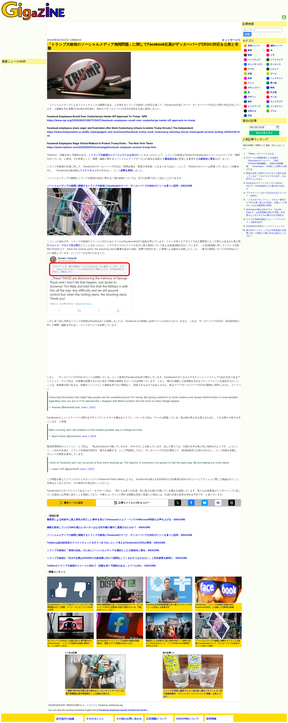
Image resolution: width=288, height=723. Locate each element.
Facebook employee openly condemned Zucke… (123, 710)
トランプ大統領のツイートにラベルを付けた (115, 154)
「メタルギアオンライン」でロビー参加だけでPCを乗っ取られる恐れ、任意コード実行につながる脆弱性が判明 (266, 202)
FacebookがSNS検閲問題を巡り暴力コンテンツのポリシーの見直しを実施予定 (169, 605)
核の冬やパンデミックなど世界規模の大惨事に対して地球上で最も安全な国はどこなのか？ (266, 233)
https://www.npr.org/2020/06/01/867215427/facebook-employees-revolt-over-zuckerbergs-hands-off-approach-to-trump (121, 120)
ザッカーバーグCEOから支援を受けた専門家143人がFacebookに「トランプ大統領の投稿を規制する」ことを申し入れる (69, 643)
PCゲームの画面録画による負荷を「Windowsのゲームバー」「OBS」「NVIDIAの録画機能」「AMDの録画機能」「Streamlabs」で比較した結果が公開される (266, 163)
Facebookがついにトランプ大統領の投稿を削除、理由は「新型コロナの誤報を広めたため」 (119, 642)
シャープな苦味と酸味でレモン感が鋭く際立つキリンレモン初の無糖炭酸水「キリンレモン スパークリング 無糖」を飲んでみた (192, 693)
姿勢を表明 (127, 170)
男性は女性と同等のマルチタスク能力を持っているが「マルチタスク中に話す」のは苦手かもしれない (266, 176)
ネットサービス (231, 39)
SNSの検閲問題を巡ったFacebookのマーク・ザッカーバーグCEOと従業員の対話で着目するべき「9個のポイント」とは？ (120, 607)
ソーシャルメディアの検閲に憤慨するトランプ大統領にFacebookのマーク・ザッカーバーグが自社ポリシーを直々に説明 (217, 643)
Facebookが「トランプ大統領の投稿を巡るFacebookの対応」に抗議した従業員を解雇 (214, 605)
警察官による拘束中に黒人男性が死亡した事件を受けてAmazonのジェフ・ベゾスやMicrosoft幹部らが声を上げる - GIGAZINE (116, 519)
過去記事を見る (264, 132)
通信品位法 (171, 158)
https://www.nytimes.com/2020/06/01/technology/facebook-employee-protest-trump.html (101, 147)
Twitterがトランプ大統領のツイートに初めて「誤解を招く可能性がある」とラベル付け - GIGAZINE (101, 565)
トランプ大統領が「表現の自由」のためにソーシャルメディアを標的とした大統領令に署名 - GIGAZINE (103, 550)
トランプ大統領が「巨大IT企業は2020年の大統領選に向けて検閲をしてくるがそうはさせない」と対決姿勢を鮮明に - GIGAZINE (117, 557)
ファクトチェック (89, 170)
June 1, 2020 (88, 407)
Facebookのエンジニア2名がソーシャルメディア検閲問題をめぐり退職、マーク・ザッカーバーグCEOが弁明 (70, 607)
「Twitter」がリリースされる (260, 153)
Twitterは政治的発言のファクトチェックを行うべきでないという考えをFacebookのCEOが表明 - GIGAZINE (106, 542)
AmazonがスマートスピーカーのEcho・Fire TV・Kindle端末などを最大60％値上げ (265, 186)
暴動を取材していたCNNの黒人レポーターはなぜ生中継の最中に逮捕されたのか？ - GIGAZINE (98, 527)
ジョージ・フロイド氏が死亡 (65, 245)
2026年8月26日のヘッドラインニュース (265, 226)
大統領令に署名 (206, 158)
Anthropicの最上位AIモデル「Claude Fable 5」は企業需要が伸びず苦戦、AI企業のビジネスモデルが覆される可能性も (265, 212)
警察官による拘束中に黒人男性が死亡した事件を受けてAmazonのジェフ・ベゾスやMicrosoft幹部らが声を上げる (168, 643)
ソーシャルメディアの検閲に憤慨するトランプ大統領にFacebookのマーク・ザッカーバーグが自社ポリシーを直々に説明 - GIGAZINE (119, 185)
